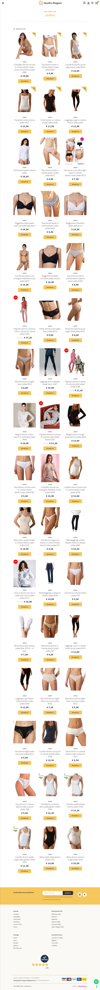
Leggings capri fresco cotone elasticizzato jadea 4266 (25, 701)
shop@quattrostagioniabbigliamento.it (25, 981)
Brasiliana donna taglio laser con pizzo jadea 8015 (75, 701)
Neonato (15, 943)
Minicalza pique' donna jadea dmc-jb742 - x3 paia (24, 648)
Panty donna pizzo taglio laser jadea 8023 (50, 330)
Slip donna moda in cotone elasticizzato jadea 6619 (50, 226)
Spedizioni (54, 917)
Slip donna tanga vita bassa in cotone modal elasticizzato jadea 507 (50, 543)
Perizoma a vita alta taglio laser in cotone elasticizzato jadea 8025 (75, 173)
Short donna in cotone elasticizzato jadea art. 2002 (75, 754)
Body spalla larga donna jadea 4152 (50, 858)
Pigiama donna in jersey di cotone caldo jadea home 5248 (75, 384)
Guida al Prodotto (56, 924)
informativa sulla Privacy (60, 897)
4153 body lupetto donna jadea (25, 171)
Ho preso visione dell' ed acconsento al (58, 898)
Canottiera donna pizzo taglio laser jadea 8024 (75, 66)
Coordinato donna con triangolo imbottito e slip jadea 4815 (24, 278)
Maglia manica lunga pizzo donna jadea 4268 (75, 436)
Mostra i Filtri (21, 29)
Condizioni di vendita (57, 938)
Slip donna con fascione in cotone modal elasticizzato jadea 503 (24, 490)
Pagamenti (54, 919)
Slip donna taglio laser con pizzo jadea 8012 (24, 753)
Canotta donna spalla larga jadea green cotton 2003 (24, 860)
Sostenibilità (16, 917)
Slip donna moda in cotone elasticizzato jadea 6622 (50, 173)
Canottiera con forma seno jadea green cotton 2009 (49, 807)
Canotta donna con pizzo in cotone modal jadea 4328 (50, 754)
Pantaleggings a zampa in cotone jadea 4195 (50, 594)
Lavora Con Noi (17, 924)
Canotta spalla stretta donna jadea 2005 (75, 805)
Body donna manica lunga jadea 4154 (75, 858)
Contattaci (54, 945)
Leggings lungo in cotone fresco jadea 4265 (75, 121)
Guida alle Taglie (55, 922)
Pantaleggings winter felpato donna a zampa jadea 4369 (75, 543)
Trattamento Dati (18, 986)
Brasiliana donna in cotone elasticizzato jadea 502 (50, 648)
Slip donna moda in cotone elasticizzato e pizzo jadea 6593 (75, 278)
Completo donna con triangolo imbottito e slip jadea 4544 (50, 490)
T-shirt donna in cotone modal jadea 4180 (50, 121)
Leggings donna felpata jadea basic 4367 (50, 383)
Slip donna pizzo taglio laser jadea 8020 (24, 383)
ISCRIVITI (68, 893)
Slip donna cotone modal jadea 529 (75, 594)
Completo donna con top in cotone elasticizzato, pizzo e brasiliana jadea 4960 (24, 68)
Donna (15, 938)
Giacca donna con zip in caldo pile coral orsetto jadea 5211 (24, 595)
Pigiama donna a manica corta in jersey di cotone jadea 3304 (24, 331)
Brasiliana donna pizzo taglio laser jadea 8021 (75, 330)
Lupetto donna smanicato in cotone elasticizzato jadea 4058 (75, 490)
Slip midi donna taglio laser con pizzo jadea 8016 (50, 701)
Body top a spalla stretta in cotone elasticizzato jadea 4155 (24, 543)
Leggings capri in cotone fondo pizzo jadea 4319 (75, 647)
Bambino (15, 945)
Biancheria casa (17, 948)
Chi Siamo (16, 914)
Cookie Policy (28, 986)
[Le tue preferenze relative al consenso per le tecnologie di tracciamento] (96, 986)
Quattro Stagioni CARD (57, 927)
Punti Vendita (17, 919)
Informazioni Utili (56, 914)
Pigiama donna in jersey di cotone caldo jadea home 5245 (49, 437)
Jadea (25, 62)
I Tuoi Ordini (54, 943)
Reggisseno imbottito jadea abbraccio (75, 224)
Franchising (16, 922)
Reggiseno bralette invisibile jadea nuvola (50, 277)
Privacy (15, 927)
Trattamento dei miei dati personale (52, 899)
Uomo (15, 940)
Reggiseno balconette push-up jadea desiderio (24, 224)
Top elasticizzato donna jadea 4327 (24, 121)
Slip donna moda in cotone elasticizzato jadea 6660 (50, 67)
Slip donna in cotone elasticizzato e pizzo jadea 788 (25, 807)
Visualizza (24, 81)
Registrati (53, 940)
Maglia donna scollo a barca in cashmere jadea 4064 (24, 437)
